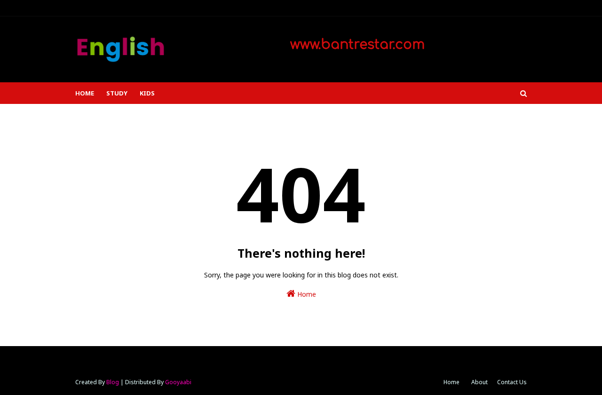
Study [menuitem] (116, 93)
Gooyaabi (178, 382)
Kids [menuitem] (147, 93)
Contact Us (512, 382)
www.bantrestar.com (355, 44)
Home (305, 294)
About (479, 382)
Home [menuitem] (84, 93)
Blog (112, 382)
